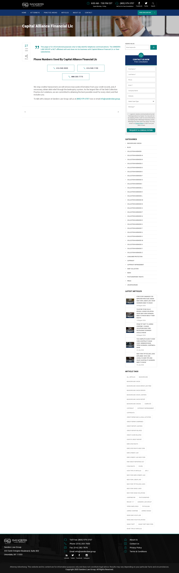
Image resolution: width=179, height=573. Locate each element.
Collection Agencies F (135, 175)
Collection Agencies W (135, 240)
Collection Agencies (134, 151)
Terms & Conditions (138, 551)
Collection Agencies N (135, 204)
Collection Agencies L (135, 196)
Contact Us (134, 544)
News (129, 273)
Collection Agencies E (135, 171)
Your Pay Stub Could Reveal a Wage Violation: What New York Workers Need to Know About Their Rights (146, 313)
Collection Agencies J (135, 188)
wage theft (131, 524)
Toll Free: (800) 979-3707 (81, 540)
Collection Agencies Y (135, 248)
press (129, 281)
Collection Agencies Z (135, 252)
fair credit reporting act (135, 462)
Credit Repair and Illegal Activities (139, 417)
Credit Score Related (134, 435)
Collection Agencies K (135, 192)
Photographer (144, 497)
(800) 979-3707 (83, 99)
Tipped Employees (132, 506)
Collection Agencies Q (135, 216)
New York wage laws (134, 488)
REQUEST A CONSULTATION (141, 130)
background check (133, 381)
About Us (134, 540)
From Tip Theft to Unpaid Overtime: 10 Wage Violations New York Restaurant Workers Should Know (145, 328)
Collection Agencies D (135, 167)
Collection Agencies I (134, 184)
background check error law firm (139, 386)
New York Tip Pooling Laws (136, 484)
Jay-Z (146, 470)
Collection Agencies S (135, 224)
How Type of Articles (134, 470)
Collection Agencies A (135, 155)
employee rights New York (136, 448)
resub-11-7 (130, 502)
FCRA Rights (131, 466)
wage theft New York (145, 524)
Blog (129, 147)
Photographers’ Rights (135, 277)
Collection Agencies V (135, 236)
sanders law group (144, 502)
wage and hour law (134, 515)
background (143, 377)
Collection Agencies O (135, 208)
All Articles (131, 377)
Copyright (130, 260)
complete (148, 404)
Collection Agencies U (135, 232)
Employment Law (132, 453)
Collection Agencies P (135, 212)
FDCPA (141, 466)
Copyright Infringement (135, 264)
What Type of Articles (134, 528)
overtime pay (131, 497)
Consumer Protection (134, 256)
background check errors (136, 390)
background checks (134, 404)
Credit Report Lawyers (134, 426)
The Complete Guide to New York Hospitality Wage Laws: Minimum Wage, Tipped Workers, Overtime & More (146, 343)
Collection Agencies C (135, 163)
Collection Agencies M (135, 200)
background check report (136, 399)
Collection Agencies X (135, 244)
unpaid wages (146, 511)
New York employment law (136, 475)
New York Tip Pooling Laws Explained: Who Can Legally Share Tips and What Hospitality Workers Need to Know (146, 358)
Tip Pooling (146, 506)
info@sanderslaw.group (110, 99)
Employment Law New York (136, 457)
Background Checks (134, 143)
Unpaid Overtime (132, 511)
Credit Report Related (134, 430)
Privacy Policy (139, 123)
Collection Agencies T (135, 228)
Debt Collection (132, 268)
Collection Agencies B (135, 159)
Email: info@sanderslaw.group (83, 551)
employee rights (132, 444)
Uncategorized (132, 285)
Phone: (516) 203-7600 (80, 544)
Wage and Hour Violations (136, 520)
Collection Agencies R (135, 220)
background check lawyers (136, 395)
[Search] (153, 47)
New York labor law (134, 479)
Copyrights (131, 412)
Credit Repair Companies (135, 421)
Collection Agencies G (135, 179)
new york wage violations (136, 493)
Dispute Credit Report (134, 439)
